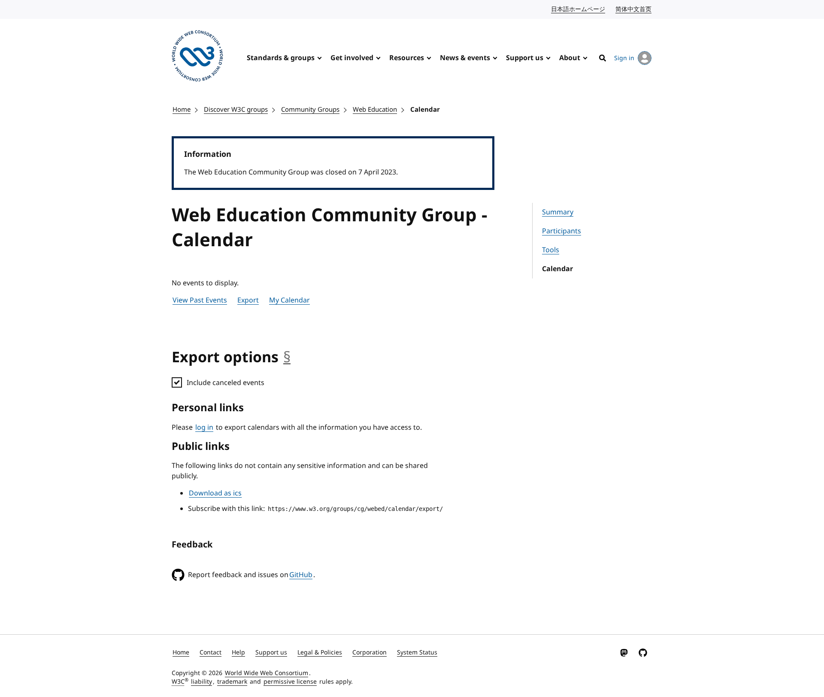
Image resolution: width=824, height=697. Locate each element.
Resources (406, 58)
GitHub (300, 575)
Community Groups (310, 109)
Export (248, 300)
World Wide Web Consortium (266, 673)
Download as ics (215, 493)
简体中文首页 (633, 9)
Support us (524, 58)
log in (204, 427)
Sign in (624, 58)
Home (182, 109)
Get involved (351, 58)
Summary (557, 212)
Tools (550, 250)
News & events (465, 58)
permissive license (290, 681)
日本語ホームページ (578, 9)
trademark (232, 681)
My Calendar (289, 300)
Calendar (425, 109)
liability (201, 681)
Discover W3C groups (236, 109)
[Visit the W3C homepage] (197, 57)
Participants (561, 231)
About (569, 58)
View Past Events (200, 300)
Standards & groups (281, 58)
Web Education (375, 109)
